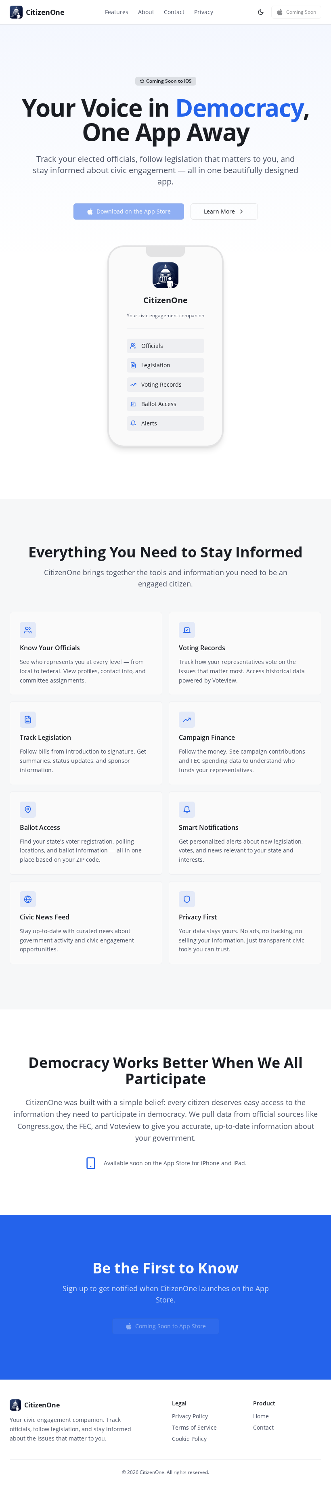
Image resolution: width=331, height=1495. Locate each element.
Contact (174, 12)
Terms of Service (194, 1427)
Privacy (203, 12)
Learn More (219, 211)
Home (261, 1416)
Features (116, 12)
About (146, 12)
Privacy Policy (190, 1416)
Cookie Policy (189, 1439)
